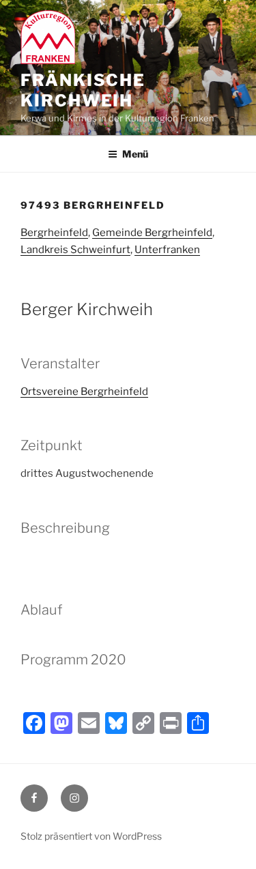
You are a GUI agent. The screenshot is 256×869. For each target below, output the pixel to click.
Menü (135, 154)
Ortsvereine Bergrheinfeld (84, 391)
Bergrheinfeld (54, 232)
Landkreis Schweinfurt (75, 250)
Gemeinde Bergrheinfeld (152, 232)
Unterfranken (167, 250)
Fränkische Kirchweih (82, 90)
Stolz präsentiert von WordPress (91, 836)
